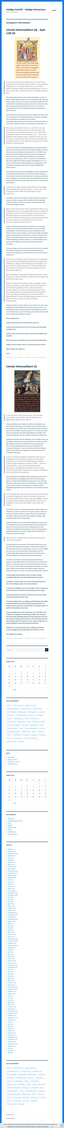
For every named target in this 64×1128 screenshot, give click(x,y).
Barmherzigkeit (12, 712)
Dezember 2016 (12, 939)
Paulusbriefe (17, 735)
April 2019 (11, 886)
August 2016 (12, 947)
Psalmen (9, 738)
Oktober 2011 (12, 1041)
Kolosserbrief (34, 725)
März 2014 (11, 980)
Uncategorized (12, 834)
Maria (21, 728)
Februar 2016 (12, 961)
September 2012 (13, 1017)
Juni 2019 (11, 882)
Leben (42, 725)
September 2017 (13, 919)
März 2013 (11, 1004)
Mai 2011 (10, 1052)
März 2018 (11, 906)
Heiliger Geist (35, 718)
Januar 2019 (11, 891)
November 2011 (12, 1039)
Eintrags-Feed (12, 759)
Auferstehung (37, 708)
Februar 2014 (12, 982)
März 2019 (11, 888)
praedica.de (10, 1114)
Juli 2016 (10, 950)
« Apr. (15, 689)
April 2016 (11, 956)
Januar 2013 (11, 1009)
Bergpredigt (22, 712)
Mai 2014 (10, 976)
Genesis (9, 718)
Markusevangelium (31, 728)
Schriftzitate (19, 357)
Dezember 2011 (12, 1037)
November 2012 (13, 1013)
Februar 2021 (12, 851)
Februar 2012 (12, 1033)
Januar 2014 (11, 985)
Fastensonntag (21, 715)
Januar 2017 (11, 936)
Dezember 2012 (12, 1011)
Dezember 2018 (12, 893)
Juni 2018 (11, 899)
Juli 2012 (10, 1022)
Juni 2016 (11, 952)
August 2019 (12, 877)
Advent (9, 705)
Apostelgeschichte (13, 708)
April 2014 (11, 978)
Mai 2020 (11, 860)
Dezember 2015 (12, 965)
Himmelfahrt (27, 357)
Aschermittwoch (26, 708)
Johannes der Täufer (38, 722)
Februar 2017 (12, 934)
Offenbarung (26, 731)
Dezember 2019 (12, 871)
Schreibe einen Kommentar (39, 357)
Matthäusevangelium (13, 731)
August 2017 (11, 921)
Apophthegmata (30, 705)
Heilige (27, 718)
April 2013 (11, 1002)
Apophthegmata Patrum (15, 821)
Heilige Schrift (11, 722)
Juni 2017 (11, 926)
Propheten (42, 735)
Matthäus (42, 728)
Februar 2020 (12, 866)
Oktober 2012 (12, 1015)
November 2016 (13, 941)
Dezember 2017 (12, 912)
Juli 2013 (10, 996)
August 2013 (11, 993)
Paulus (9, 735)
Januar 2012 (11, 1035)
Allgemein (11, 819)
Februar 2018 (12, 908)
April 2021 (11, 849)
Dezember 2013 (12, 987)
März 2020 (11, 864)
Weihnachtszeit (12, 741)
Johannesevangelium (14, 725)
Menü (54, 10)
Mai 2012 (10, 1026)
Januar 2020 (11, 869)
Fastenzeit (31, 715)
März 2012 (11, 1031)
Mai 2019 (11, 884)
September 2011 (13, 1044)
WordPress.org (12, 764)
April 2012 (11, 1028)
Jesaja (29, 722)
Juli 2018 (10, 897)
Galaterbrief (39, 715)
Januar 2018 (11, 910)
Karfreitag (25, 725)
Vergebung (33, 738)
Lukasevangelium (12, 728)
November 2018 (13, 895)
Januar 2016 (11, 963)
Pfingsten (34, 735)
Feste (14, 357)
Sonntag (25, 738)
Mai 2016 (11, 954)
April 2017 (11, 930)
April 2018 (11, 904)
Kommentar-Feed (13, 762)
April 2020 (11, 862)
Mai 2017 (10, 928)
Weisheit (21, 741)
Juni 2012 (11, 1024)
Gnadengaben (18, 718)
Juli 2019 (10, 880)
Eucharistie (41, 712)
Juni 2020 (11, 858)
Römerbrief (17, 738)
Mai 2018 (10, 901)
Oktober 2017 (12, 917)
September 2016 (13, 945)
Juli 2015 (10, 969)
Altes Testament (18, 705)
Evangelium (11, 715)
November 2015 (13, 967)
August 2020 (12, 855)
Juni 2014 (11, 974)
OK (52, 1126)
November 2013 (12, 989)
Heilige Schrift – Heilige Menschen (25, 9)
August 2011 (11, 1046)
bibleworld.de (10, 1118)
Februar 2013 (12, 1006)
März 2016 (11, 958)
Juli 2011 (10, 1048)
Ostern (34, 731)
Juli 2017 (10, 923)
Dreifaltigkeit (32, 712)
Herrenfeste (21, 722)
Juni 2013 (11, 998)
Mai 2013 (10, 1000)
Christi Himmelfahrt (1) (21, 366)
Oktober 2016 (12, 943)
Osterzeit (41, 731)
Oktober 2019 (12, 875)
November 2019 (13, 873)
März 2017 (11, 932)
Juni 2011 (10, 1050)
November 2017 (12, 915)
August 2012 (11, 1020)
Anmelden (11, 757)
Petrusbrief (26, 735)
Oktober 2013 (12, 991)
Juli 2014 (10, 971)
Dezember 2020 (13, 853)
